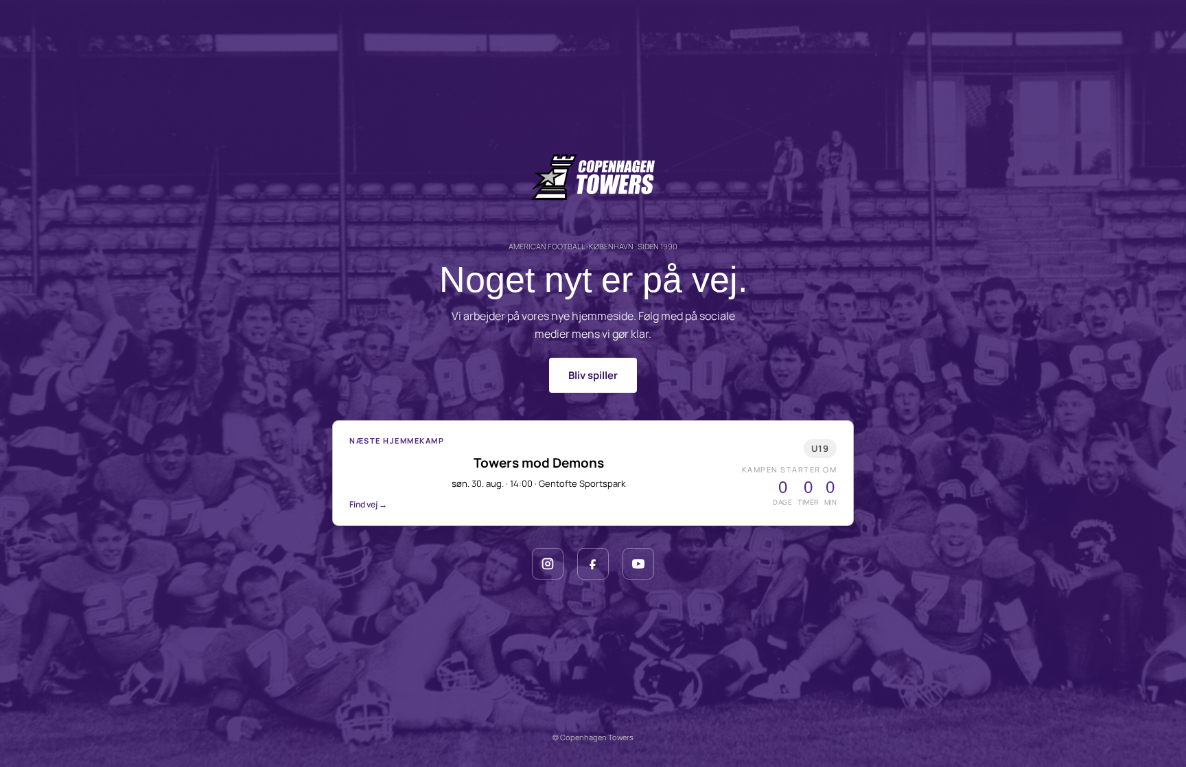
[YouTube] (638, 564)
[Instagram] (547, 564)
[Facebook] (593, 564)
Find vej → (368, 504)
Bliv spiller (593, 375)
